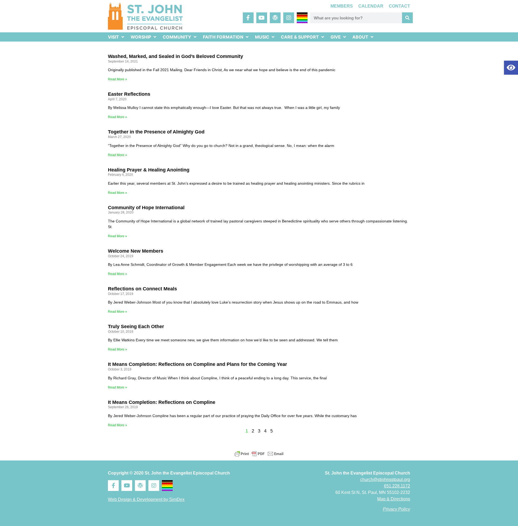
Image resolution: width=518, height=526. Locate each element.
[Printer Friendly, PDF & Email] (259, 454)
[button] (511, 68)
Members (341, 6)
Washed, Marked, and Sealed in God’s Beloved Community (175, 56)
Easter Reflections (129, 94)
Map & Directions (393, 499)
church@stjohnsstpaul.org (385, 479)
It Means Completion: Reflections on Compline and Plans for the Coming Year (197, 364)
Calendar (370, 6)
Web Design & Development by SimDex (146, 499)
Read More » (117, 79)
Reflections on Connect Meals (142, 288)
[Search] (407, 17)
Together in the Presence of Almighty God (156, 132)
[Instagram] (288, 17)
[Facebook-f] (248, 17)
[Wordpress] (275, 17)
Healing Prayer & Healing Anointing (148, 170)
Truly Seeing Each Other (136, 326)
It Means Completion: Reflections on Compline (161, 402)
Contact (399, 6)
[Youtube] (261, 17)
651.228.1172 (397, 486)
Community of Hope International (146, 207)
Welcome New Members (135, 251)
